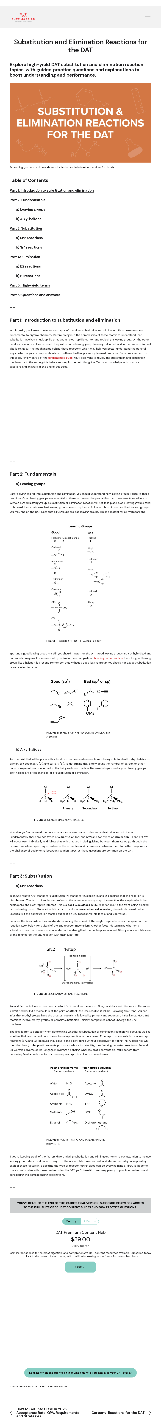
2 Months (89, 1221)
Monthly (71, 1221)
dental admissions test (24, 1386)
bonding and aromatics (108, 658)
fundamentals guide (60, 357)
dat (44, 1386)
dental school (59, 1386)
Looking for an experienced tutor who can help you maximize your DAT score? (80, 1372)
